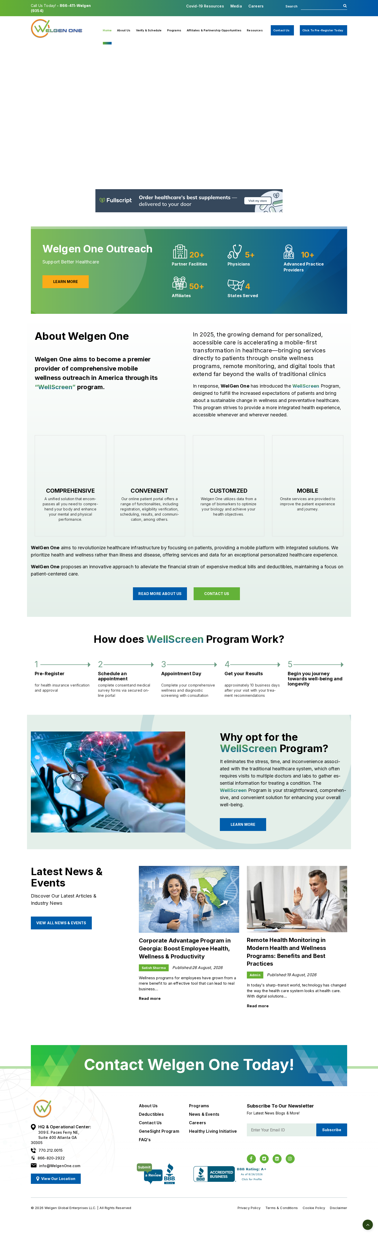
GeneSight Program (159, 1131)
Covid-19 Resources (205, 6)
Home (107, 30)
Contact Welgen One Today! (189, 1064)
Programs (174, 30)
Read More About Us (160, 593)
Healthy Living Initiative (213, 1131)
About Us (123, 30)
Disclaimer (338, 1208)
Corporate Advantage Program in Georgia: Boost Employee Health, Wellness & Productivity (185, 948)
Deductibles (151, 1114)
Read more (150, 998)
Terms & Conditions (281, 1208)
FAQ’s (145, 1139)
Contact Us (281, 30)
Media (236, 6)
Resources (255, 30)
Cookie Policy (314, 1208)
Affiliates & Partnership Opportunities (214, 30)
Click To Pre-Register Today (322, 30)
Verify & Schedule (149, 30)
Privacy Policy (249, 1208)
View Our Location (58, 1178)
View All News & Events (61, 923)
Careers (256, 6)
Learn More (53, 160)
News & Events (204, 1114)
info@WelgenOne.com (59, 1166)
